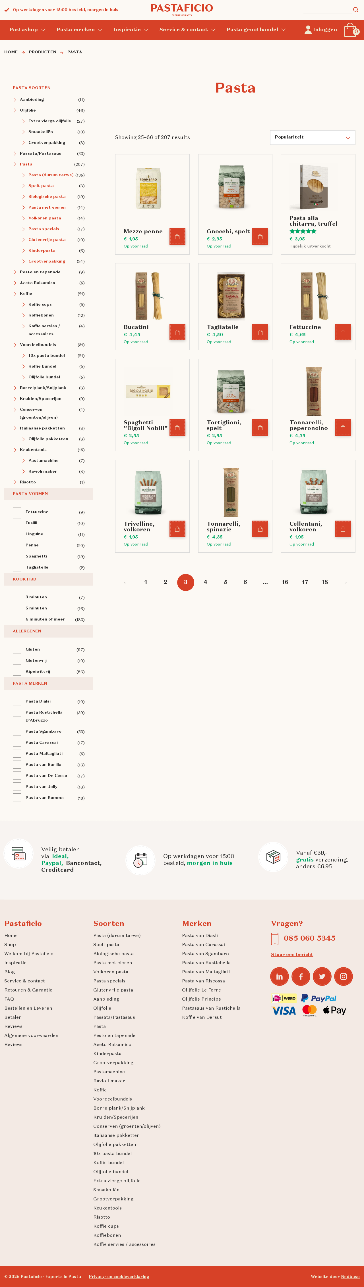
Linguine (34, 534)
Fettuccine (37, 512)
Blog (9, 972)
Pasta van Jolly (41, 787)
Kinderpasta (41, 251)
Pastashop (23, 29)
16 (285, 582)
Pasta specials (43, 229)
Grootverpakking (46, 143)
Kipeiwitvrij (38, 672)
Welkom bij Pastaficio (28, 954)
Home (11, 936)
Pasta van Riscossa (203, 981)
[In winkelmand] (177, 237)
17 (305, 582)
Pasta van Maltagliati (206, 972)
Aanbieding (32, 100)
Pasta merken (76, 29)
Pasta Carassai (42, 743)
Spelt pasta (41, 186)
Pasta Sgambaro (43, 731)
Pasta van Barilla (43, 765)
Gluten (33, 649)
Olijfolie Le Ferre (201, 990)
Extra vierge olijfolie (49, 121)
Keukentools (33, 450)
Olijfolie (28, 110)
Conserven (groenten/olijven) (39, 414)
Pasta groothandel (252, 29)
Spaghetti (36, 556)
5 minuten (36, 608)
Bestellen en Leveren (28, 1008)
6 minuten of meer (45, 619)
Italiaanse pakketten (42, 428)
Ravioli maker (42, 471)
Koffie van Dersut (202, 1017)
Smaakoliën (40, 132)
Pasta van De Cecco (46, 776)
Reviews (13, 1026)
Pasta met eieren (47, 207)
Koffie (26, 294)
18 (325, 582)
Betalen (13, 1017)
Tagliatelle (37, 567)
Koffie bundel (42, 366)
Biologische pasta (47, 197)
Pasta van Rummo (45, 798)
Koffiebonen (41, 315)
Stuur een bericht (292, 955)
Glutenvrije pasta (47, 240)
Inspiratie (127, 29)
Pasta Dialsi (38, 701)
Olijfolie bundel (44, 377)
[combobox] (312, 137)
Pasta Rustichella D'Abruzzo (44, 716)
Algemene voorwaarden (31, 1036)
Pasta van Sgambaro (205, 954)
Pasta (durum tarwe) (51, 175)
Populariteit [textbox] (289, 137)
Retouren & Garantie (28, 990)
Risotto (28, 482)
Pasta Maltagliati (44, 754)
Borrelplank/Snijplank (43, 388)
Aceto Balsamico (37, 283)
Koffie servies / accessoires (44, 330)
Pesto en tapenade (40, 272)
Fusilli (31, 523)
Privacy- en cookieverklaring (119, 1277)
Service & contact (184, 29)
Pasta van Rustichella (206, 963)
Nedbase (350, 1277)
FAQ (9, 999)
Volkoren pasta (44, 218)
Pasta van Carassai (203, 945)
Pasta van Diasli (200, 936)
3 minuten (36, 597)
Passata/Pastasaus (40, 154)
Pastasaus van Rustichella (211, 1008)
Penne (32, 545)
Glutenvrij (36, 661)
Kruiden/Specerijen (40, 399)
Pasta (26, 164)
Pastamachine (43, 461)
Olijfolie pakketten (48, 439)
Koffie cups (40, 305)
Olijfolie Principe (201, 999)
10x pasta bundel (46, 356)
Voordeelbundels (38, 345)
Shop (10, 945)
